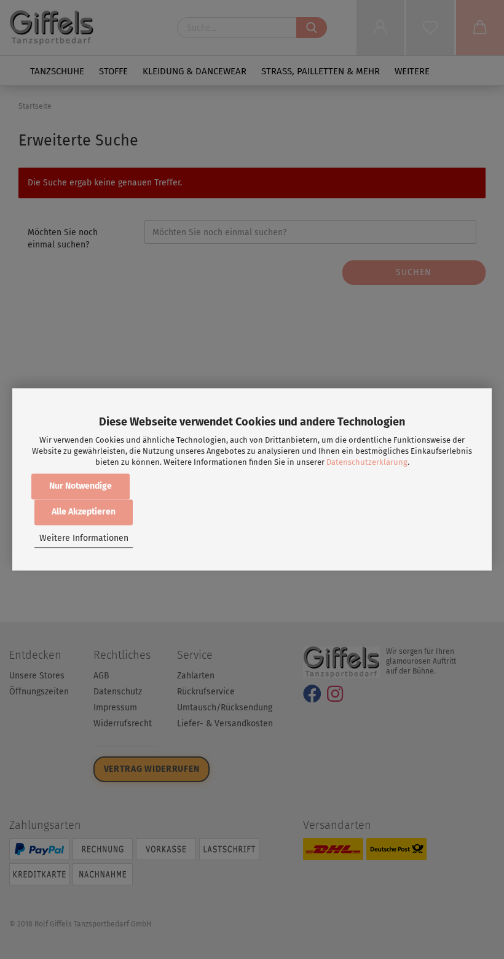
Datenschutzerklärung (367, 462)
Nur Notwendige (80, 486)
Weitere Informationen (83, 538)
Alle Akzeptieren (84, 512)
